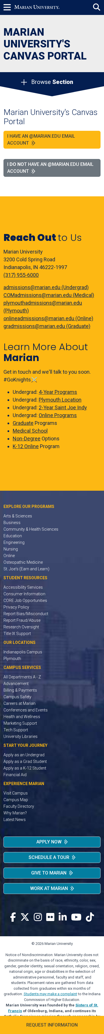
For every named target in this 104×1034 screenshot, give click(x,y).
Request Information (52, 1025)
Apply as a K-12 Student (24, 768)
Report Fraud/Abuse (21, 620)
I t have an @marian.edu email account (50, 168)
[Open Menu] (8, 7)
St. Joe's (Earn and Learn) (26, 569)
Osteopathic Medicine (23, 562)
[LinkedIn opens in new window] (63, 917)
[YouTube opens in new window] (76, 917)
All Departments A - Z (22, 677)
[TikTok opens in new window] (90, 917)
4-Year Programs (58, 392)
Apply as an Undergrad (23, 755)
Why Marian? (15, 813)
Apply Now (49, 842)
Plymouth (12, 658)
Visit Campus (15, 793)
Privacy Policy (16, 607)
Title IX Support (17, 633)
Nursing (10, 549)
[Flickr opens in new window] (50, 917)
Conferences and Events (25, 710)
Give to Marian (48, 873)
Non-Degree (26, 439)
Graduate (23, 423)
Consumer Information (24, 594)
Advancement (16, 683)
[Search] (97, 7)
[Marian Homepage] (37, 7)
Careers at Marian (19, 703)
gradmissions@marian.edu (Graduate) (46, 326)
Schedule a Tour (49, 857)
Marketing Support (20, 723)
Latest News (14, 819)
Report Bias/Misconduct (25, 613)
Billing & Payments (20, 690)
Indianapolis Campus (22, 652)
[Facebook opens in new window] (13, 917)
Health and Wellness (21, 716)
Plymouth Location (60, 400)
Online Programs (58, 415)
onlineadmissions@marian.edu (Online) (48, 318)
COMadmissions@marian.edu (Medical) (48, 295)
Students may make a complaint (50, 994)
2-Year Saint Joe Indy (63, 407)
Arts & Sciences (17, 516)
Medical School (30, 431)
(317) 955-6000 (21, 275)
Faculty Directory (18, 806)
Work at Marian (49, 888)
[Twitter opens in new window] (24, 917)
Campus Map (15, 799)
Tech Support (15, 730)
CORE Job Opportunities (25, 600)
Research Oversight (21, 627)
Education (12, 536)
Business (12, 522)
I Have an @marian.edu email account (41, 139)
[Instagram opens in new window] (38, 917)
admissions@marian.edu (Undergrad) (46, 287)
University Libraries (20, 736)
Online (9, 555)
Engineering (14, 542)
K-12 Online (26, 446)
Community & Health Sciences (30, 529)
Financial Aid (15, 774)
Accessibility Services (23, 587)
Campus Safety (17, 697)
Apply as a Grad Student (25, 761)
